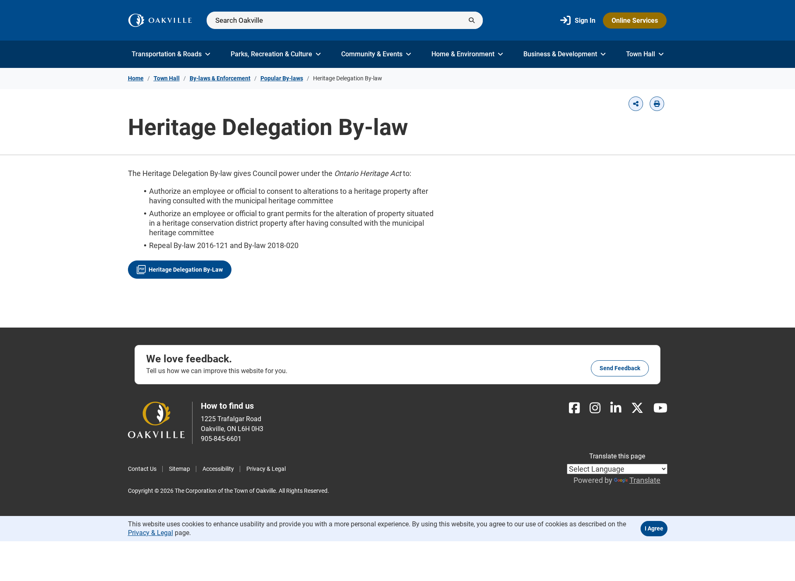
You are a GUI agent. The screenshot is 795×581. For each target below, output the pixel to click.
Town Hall (640, 54)
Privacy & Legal (266, 468)
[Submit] (471, 20)
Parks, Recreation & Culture (271, 54)
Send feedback (620, 368)
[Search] (345, 20)
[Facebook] (574, 408)
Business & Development (560, 54)
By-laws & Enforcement (220, 78)
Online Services (635, 20)
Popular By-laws (281, 78)
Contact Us (142, 468)
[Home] (160, 20)
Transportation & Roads (167, 54)
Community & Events (371, 54)
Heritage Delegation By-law (186, 269)
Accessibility (218, 468)
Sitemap (179, 468)
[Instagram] (595, 408)
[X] (637, 408)
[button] (636, 103)
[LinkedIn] (615, 408)
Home (136, 78)
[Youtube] (660, 408)
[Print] (657, 103)
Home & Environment (462, 54)
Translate (644, 480)
